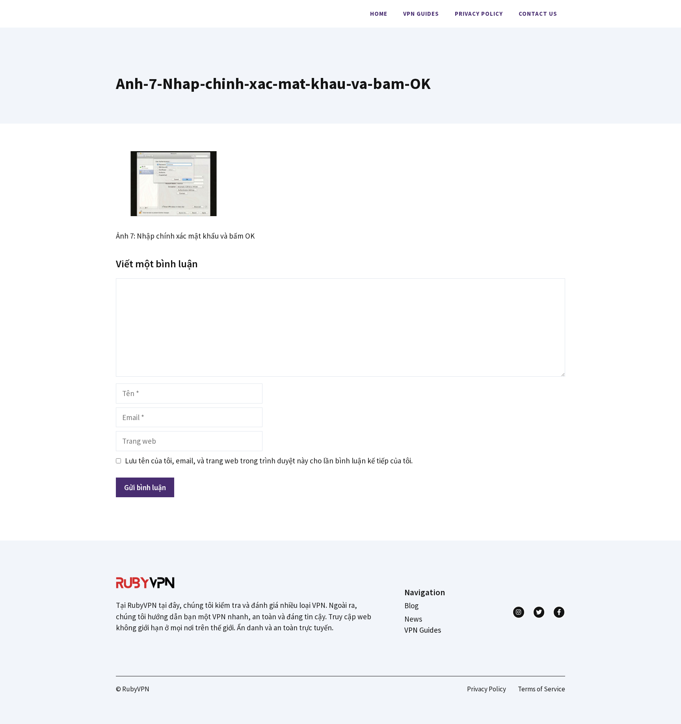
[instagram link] (518, 612)
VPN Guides (421, 13)
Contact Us (538, 13)
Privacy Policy (479, 13)
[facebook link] (559, 612)
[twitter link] (539, 612)
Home (378, 13)
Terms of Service (541, 689)
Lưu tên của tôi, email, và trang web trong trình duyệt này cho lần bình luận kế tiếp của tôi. (269, 460)
